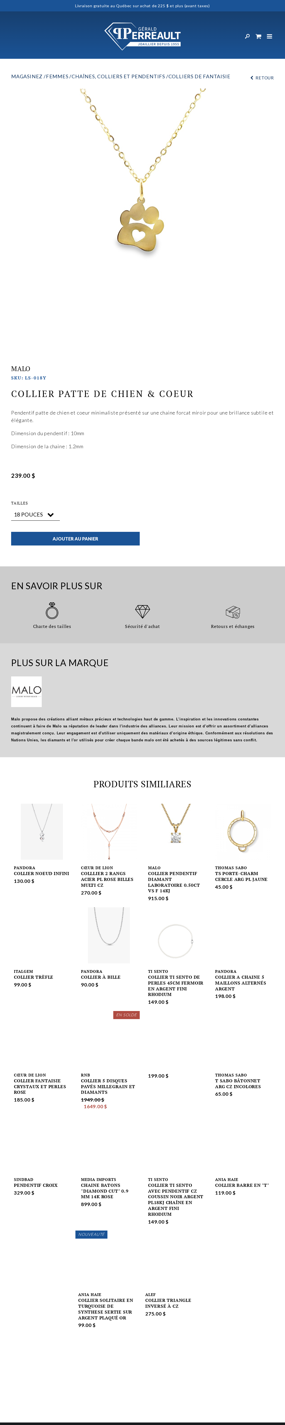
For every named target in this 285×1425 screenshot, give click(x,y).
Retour (264, 77)
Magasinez (27, 76)
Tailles (19, 503)
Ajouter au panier (75, 538)
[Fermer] (270, 36)
